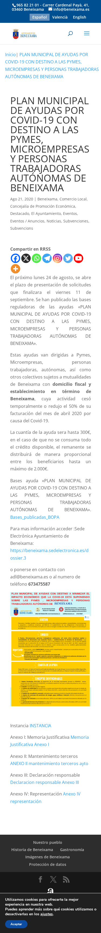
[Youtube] (78, 258)
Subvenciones (75, 221)
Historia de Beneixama (32, 849)
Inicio (10, 54)
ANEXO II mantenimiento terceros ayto (49, 763)
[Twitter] (68, 258)
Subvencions (21, 228)
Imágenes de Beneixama (47, 856)
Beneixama (47, 198)
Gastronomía (72, 849)
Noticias (54, 221)
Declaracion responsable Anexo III (44, 782)
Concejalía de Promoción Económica (42, 206)
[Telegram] (47, 258)
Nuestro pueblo (47, 842)
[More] (15, 268)
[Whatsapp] (36, 258)
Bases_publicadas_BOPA (34, 517)
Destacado (19, 213)
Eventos (70, 213)
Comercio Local (73, 198)
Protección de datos (47, 864)
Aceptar (16, 924)
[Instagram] (57, 258)
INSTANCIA (40, 726)
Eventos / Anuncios (27, 221)
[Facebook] (15, 258)
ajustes (46, 914)
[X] (26, 258)
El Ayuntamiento (46, 213)
